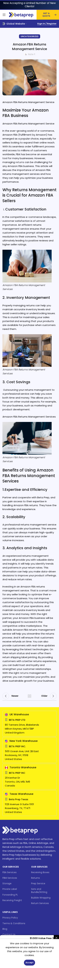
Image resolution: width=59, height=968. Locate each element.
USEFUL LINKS (10, 912)
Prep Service (38, 883)
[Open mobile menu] (4, 14)
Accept (29, 962)
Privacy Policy (10, 917)
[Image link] (20, 830)
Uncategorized (30, 36)
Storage (6, 883)
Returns (35, 878)
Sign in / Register (47, 23)
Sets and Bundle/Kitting (39, 890)
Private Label (9, 889)
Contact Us (8, 934)
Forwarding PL (10, 894)
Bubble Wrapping (40, 897)
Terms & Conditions (13, 923)
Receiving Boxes (40, 872)
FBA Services (9, 872)
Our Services (10, 866)
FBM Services (9, 878)
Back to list (29, 696)
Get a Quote (46, 14)
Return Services (40, 903)
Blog (4, 929)
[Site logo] (21, 14)
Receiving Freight (12, 900)
